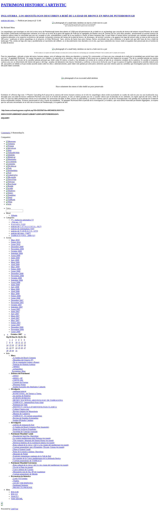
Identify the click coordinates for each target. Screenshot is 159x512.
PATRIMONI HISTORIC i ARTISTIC (33, 5)
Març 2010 (15, 240)
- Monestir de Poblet (20, 454)
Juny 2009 (15, 260)
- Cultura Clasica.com (20, 409)
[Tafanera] (10, 144)
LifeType (14, 509)
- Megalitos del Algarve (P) (22, 360)
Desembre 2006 (17, 327)
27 (25, 348)
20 (25, 345)
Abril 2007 (15, 318)
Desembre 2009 (17, 247)
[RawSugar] (11, 184)
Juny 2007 (15, 314)
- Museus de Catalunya (21, 414)
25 (19, 348)
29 (10, 351)
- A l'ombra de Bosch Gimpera (24, 358)
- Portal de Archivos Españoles (24, 429)
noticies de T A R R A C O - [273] (24, 231)
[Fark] (9, 168)
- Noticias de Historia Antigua (23, 364)
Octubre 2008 (16, 278)
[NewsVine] (11, 179)
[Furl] (8, 173)
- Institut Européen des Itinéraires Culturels (28, 387)
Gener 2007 (15, 325)
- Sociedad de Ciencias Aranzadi (24, 431)
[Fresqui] (10, 146)
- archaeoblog (17, 369)
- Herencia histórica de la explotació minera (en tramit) (33, 443)
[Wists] (9, 202)
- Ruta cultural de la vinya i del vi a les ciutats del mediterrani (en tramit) (40, 465)
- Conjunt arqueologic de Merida (25, 474)
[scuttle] (9, 188)
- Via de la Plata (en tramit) (22, 467)
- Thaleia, (15, 481)
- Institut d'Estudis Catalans (22, 420)
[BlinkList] (10, 157)
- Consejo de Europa (20, 382)
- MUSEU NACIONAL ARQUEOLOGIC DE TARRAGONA (37, 400)
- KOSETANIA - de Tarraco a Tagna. (27, 393)
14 (7, 345)
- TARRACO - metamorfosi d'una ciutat (27, 402)
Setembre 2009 (17, 253)
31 (16, 351)
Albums (14, 215)
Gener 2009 (15, 271)
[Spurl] (9, 197)
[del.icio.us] (11, 148)
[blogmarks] (11, 159)
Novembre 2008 (17, 276)
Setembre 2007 (17, 307)
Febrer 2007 (15, 323)
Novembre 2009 (17, 249)
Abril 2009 (15, 265)
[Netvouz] (10, 182)
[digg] (8, 150)
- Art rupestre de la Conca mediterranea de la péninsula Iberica (36, 458)
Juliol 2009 (15, 258)
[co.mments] (11, 162)
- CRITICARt (17, 380)
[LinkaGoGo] (12, 175)
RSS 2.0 (14, 494)
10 (16, 342)
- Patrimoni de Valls (19, 405)
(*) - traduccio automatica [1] (22, 220)
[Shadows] (10, 191)
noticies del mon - (8, 21)
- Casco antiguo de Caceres (22, 470)
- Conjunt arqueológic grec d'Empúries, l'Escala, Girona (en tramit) (38, 447)
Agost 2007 (15, 309)
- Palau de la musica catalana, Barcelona (27, 452)
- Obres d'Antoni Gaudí (21, 449)
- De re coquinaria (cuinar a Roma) (25, 362)
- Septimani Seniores (20, 485)
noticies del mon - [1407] (21, 233)
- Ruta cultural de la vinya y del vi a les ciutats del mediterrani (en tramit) (40, 445)
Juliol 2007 (15, 311)
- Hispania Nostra (19, 385)
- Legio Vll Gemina (19, 478)
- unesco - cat (17, 378)
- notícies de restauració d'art (23, 425)
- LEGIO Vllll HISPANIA (22, 483)
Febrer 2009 (15, 269)
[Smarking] (11, 195)
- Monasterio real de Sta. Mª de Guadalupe (28, 472)
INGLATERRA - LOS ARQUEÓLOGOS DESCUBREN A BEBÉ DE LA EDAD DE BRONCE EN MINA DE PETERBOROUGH (68, 16)
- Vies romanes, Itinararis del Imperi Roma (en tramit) (33, 440)
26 (22, 348)
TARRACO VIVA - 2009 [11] (23, 235)
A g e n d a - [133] (18, 224)
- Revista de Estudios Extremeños (25, 418)
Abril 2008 (15, 291)
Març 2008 (15, 294)
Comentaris (5, 133)
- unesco (15, 376)
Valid (17, 499)
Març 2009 (15, 267)
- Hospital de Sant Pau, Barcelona (25, 436)
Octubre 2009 (16, 251)
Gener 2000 (15, 332)
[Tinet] (2, 505)
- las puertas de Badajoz (21, 396)
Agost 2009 (15, 256)
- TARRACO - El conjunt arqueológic (27, 416)
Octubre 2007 (16, 305)
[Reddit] (9, 186)
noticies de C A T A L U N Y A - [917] (26, 226)
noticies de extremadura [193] (22, 229)
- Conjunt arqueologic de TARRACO (27, 461)
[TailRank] (10, 200)
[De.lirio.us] (11, 166)
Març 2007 (15, 320)
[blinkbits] (10, 155)
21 (7, 348)
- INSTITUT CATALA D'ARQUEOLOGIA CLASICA (34, 407)
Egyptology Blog (18, 371)
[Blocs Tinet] (2, 503)
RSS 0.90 (15, 492)
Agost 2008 (15, 282)
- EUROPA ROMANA (21, 398)
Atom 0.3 (14, 496)
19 (22, 345)
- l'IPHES (16, 367)
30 (13, 351)
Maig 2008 (15, 289)
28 (7, 351)
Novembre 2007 (17, 303)
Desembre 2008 (17, 273)
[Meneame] (11, 141)
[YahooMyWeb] (12, 153)
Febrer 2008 (15, 296)
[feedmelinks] (11, 170)
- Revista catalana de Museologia (25, 411)
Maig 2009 (15, 262)
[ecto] (8, 204)
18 (19, 345)
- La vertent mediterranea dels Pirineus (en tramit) (31, 438)
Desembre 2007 (17, 300)
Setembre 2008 (17, 280)
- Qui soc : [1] (16, 222)
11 (19, 342)
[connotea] (10, 164)
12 (22, 342)
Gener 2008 (15, 298)
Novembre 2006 (17, 329)
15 (10, 345)
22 (10, 348)
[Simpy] (9, 193)
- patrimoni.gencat (19, 391)
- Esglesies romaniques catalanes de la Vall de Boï (31, 456)
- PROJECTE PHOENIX (22, 487)
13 (25, 342)
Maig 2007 (15, 316)
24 (16, 348)
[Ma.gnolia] (11, 177)
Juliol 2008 (15, 285)
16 (13, 345)
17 (16, 345)
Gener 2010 (15, 244)
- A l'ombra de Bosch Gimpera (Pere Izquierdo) (30, 427)
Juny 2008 (15, 287)
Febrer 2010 (15, 242)
